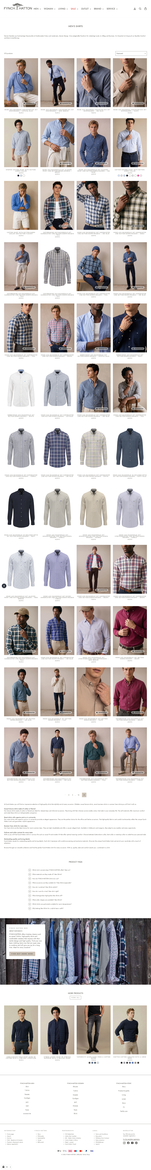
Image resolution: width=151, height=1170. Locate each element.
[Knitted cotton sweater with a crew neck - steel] (124, 1063)
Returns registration (12, 1144)
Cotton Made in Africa (71, 1140)
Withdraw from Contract (102, 1138)
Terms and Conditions (102, 1134)
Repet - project (69, 1142)
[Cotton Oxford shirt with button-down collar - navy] (127, 176)
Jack (27, 1102)
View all (75, 997)
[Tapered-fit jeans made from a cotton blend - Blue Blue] (95, 1063)
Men (36, 8)
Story (124, 1087)
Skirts (75, 1113)
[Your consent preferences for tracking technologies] (3, 1166)
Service (111, 8)
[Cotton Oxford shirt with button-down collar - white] (135, 176)
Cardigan (27, 1098)
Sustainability (41, 1138)
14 (78, 795)
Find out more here (22, 954)
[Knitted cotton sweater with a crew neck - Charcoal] (127, 1063)
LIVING (62, 8)
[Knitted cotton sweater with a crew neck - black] (138, 1063)
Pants (27, 1110)
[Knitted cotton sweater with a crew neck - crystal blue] (133, 1063)
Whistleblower (100, 1142)
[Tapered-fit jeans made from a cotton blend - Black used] (89, 1063)
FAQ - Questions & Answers (15, 1140)
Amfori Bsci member (71, 1136)
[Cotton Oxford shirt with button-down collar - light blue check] (122, 176)
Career (39, 1140)
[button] (4, 585)
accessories (27, 1113)
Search (9, 1136)
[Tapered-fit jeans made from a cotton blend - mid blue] (92, 1063)
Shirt (27, 1087)
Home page (10, 1134)
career (124, 1099)
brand (98, 8)
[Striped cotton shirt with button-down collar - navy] (18, 176)
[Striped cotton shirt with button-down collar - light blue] (21, 176)
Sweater (27, 1094)
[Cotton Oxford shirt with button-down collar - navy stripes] (130, 176)
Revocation (99, 1136)
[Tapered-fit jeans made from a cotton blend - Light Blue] (98, 1063)
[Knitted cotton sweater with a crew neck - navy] (122, 1063)
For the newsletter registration (131, 1139)
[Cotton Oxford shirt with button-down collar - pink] (138, 176)
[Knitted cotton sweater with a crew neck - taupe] (135, 1063)
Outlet (85, 8)
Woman (49, 8)
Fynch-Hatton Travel (70, 1144)
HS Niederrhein (69, 1134)
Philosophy (41, 1136)
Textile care (123, 1111)
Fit (124, 1107)
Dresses (75, 1106)
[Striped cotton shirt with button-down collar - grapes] (24, 176)
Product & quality (123, 1091)
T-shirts (27, 1090)
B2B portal (41, 1142)
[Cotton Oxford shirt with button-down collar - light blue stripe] (119, 176)
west (27, 1106)
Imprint (97, 1144)
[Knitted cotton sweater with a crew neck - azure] (130, 1063)
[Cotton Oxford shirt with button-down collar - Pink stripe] (141, 176)
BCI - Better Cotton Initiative (73, 1138)
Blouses (75, 1087)
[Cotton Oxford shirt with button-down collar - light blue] (124, 176)
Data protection (100, 1140)
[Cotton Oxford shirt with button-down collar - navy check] (133, 176)
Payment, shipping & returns (15, 1142)
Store (124, 1103)
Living (124, 1095)
